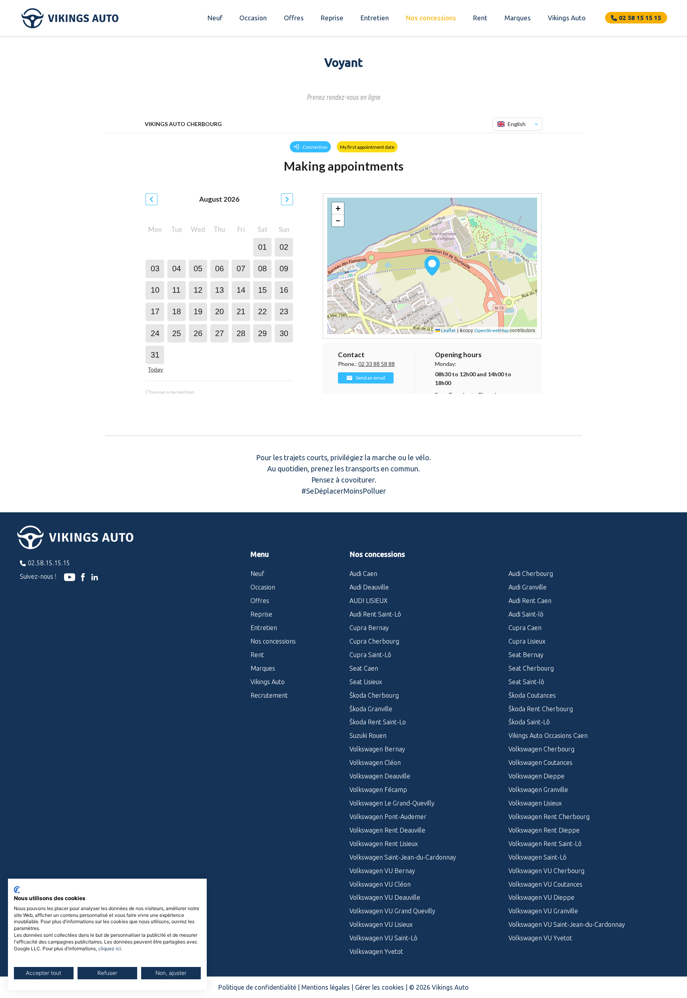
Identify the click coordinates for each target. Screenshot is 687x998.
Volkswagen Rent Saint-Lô (545, 843)
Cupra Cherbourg (374, 641)
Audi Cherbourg (530, 573)
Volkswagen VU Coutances (545, 884)
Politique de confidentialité (257, 987)
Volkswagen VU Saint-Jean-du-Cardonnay (566, 924)
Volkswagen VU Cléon (380, 884)
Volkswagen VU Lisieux (381, 924)
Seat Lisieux (365, 681)
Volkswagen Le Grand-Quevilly (392, 803)
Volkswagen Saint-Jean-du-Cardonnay (402, 857)
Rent (480, 17)
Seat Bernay (525, 654)
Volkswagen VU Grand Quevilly (392, 910)
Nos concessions (431, 17)
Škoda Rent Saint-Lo (377, 722)
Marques (518, 17)
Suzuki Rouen (367, 735)
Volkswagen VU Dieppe (541, 897)
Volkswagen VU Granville (543, 910)
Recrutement (269, 695)
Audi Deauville (369, 587)
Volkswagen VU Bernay (382, 870)
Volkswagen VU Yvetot (540, 938)
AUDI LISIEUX (368, 600)
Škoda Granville (370, 708)
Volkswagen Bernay (377, 749)
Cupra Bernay (369, 627)
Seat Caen (363, 668)
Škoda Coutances (532, 695)
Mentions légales (325, 987)
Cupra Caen (524, 627)
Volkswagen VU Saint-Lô (383, 938)
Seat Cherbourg (531, 668)
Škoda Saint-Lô (529, 722)
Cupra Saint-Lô (370, 654)
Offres (294, 17)
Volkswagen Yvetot (376, 951)
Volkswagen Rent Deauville (387, 830)
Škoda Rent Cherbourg (540, 708)
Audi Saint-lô (525, 614)
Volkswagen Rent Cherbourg (549, 816)
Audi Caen (363, 573)
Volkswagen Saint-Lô (537, 857)
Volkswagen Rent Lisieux (383, 843)
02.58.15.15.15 (49, 562)
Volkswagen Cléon (375, 762)
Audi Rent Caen (529, 600)
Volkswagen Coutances (540, 762)
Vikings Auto (567, 17)
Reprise (332, 17)
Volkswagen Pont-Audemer (388, 816)
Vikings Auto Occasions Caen (548, 735)
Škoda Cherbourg (374, 695)
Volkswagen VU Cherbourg (546, 870)
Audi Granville (527, 587)
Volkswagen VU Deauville (384, 897)
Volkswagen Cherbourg (541, 749)
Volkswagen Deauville (379, 776)
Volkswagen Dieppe (536, 776)
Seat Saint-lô (526, 681)
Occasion (253, 17)
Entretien (375, 17)
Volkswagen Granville (538, 789)
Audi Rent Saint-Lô (375, 614)
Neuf (215, 17)
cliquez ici (109, 948)
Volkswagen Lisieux (535, 803)
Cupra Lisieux (526, 641)
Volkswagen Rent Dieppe (544, 830)
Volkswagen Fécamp (378, 789)
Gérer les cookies (379, 987)
